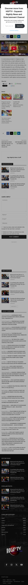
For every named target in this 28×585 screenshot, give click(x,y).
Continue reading (14, 30)
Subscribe (20, 26)
